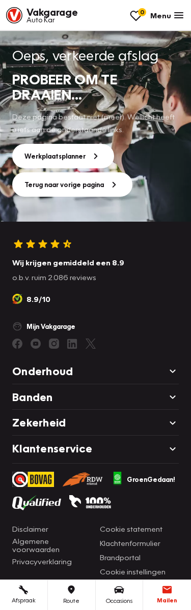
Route (71, 600)
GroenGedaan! (151, 479)
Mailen (167, 600)
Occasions (119, 600)
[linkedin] (72, 344)
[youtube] (36, 344)
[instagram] (54, 344)
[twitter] (91, 344)
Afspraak (24, 600)
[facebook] (17, 344)
